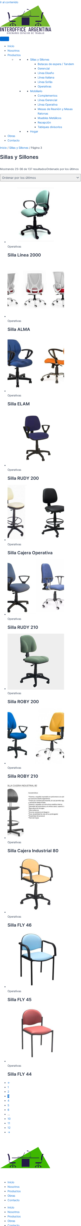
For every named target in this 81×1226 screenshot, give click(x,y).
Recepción (44, 122)
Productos (14, 55)
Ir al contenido (9, 2)
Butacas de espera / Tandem (56, 64)
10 (9, 1118)
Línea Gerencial (47, 100)
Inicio (11, 46)
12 (9, 1127)
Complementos (47, 95)
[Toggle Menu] (4, 39)
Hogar (34, 131)
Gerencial (44, 68)
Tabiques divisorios (50, 127)
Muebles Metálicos (49, 118)
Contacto (14, 140)
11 (9, 1123)
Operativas (44, 86)
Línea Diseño (46, 73)
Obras (11, 136)
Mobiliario (36, 91)
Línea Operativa (47, 104)
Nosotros (14, 50)
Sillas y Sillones (39, 59)
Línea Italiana (46, 77)
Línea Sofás (45, 82)
